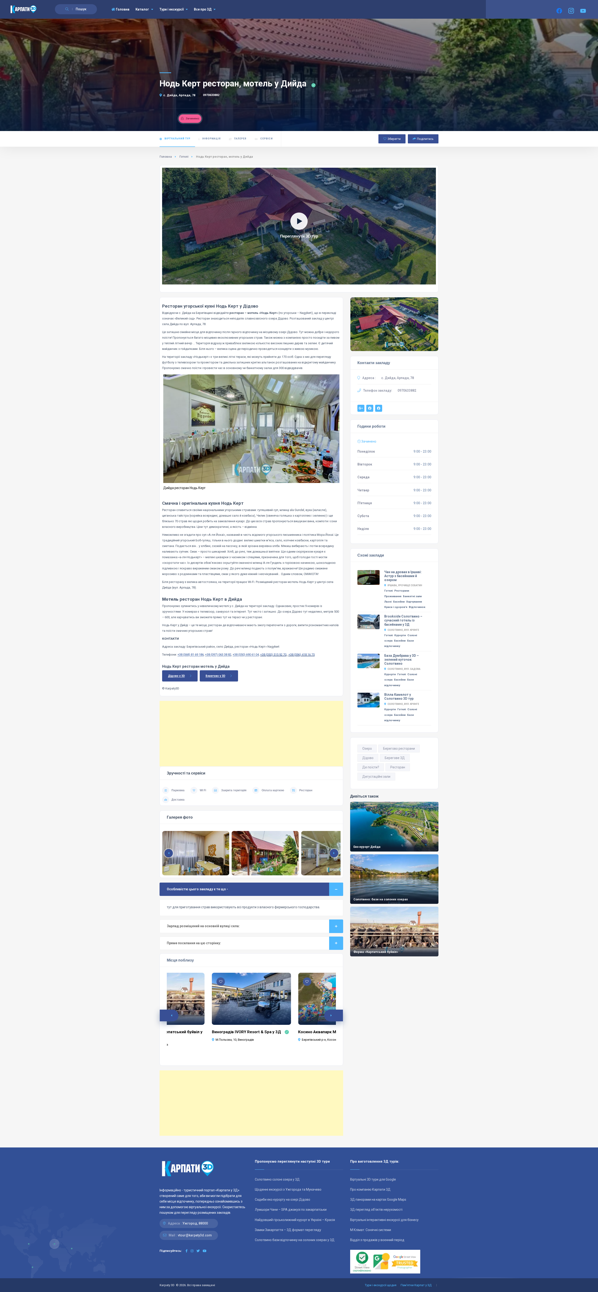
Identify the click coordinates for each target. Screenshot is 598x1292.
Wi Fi (203, 790)
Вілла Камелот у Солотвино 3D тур (398, 696)
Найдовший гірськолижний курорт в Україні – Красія (295, 1220)
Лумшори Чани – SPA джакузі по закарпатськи (291, 1209)
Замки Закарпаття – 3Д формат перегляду (288, 1230)
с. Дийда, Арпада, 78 (179, 95)
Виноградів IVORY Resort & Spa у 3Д (246, 1031)
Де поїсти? (370, 767)
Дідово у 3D (176, 676)
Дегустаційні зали (376, 776)
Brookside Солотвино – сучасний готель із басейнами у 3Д (403, 620)
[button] (334, 853)
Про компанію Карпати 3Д (370, 1189)
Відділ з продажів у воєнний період (377, 1240)
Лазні (388, 601)
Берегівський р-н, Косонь (320, 1039)
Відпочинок (417, 607)
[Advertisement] (251, 733)
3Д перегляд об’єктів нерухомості (376, 1209)
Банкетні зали (412, 596)
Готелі (184, 156)
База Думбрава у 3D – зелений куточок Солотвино (401, 659)
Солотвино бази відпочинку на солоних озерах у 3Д (295, 1240)
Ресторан (305, 790)
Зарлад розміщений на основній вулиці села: (203, 926)
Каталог (142, 9)
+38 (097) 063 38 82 (218, 654)
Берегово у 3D (215, 676)
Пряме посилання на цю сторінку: (194, 943)
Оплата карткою (273, 790)
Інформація (211, 138)
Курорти (400, 635)
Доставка (178, 799)
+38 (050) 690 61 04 (246, 654)
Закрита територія (233, 790)
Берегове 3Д (395, 758)
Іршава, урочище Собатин (405, 585)
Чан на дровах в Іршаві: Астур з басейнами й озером (403, 576)
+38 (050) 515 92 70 (273, 654)
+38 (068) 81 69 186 (191, 654)
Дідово (368, 758)
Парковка (178, 790)
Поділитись (425, 139)
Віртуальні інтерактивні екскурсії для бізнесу (384, 1220)
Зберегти (394, 139)
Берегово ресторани (399, 748)
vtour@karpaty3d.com (195, 1235)
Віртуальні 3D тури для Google (373, 1179)
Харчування (414, 601)
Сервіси (266, 138)
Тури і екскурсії (171, 9)
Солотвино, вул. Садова (404, 669)
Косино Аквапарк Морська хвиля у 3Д (335, 1031)
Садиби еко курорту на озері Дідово (282, 1199)
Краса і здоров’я (395, 607)
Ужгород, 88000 (195, 1223)
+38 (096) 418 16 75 (301, 654)
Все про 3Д (202, 9)
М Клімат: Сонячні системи (370, 1230)
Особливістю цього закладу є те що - (197, 889)
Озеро (367, 748)
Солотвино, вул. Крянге (403, 630)
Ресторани (401, 590)
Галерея (240, 138)
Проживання (392, 596)
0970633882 (211, 95)
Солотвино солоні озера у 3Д (277, 1179)
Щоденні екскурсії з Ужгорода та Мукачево (288, 1189)
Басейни (399, 601)
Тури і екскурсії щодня (380, 1285)
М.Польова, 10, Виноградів (235, 1039)
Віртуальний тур (177, 138)
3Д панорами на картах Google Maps (378, 1199)
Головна (122, 9)
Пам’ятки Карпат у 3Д (416, 1285)
